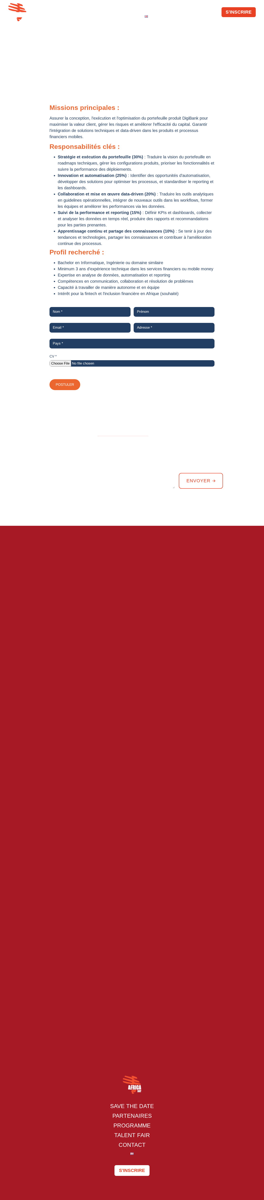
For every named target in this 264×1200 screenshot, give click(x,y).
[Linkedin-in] (221, 509)
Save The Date (76, 8)
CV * (53, 356)
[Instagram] (241, 509)
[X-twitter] (231, 509)
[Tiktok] (252, 509)
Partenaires (117, 8)
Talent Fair (190, 8)
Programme (154, 8)
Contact (127, 16)
